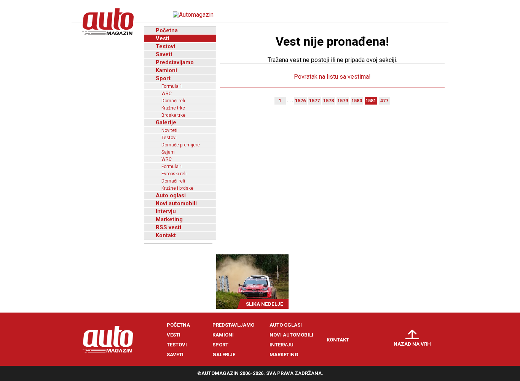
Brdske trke (173, 115)
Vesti (162, 38)
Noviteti (169, 130)
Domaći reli (173, 100)
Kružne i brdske (177, 188)
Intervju (166, 211)
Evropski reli (174, 173)
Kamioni (166, 70)
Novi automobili (176, 203)
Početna (167, 30)
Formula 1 (171, 86)
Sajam (168, 152)
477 (384, 100)
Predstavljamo (175, 62)
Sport (163, 78)
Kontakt (166, 235)
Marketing (169, 219)
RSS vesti (168, 227)
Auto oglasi (171, 195)
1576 (300, 100)
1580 (356, 100)
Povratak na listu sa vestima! (332, 76)
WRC (166, 93)
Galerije (166, 122)
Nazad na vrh (412, 344)
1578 (328, 100)
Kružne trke (173, 108)
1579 (342, 100)
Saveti (164, 54)
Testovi (165, 46)
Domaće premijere (180, 145)
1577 (314, 100)
